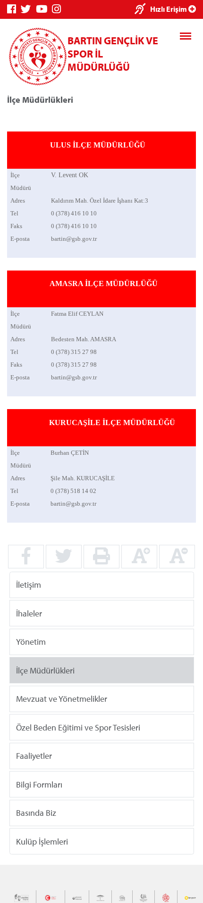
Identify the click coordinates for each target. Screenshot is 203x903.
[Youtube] (44, 9)
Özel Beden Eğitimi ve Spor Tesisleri (78, 727)
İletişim (28, 584)
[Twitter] (28, 9)
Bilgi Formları (39, 784)
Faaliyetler (34, 755)
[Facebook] (14, 9)
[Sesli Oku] (142, 9)
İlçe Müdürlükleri (45, 670)
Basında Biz (36, 812)
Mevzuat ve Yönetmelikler (61, 698)
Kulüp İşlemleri (42, 841)
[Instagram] (59, 9)
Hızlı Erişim (169, 9)
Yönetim (31, 641)
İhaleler (29, 612)
